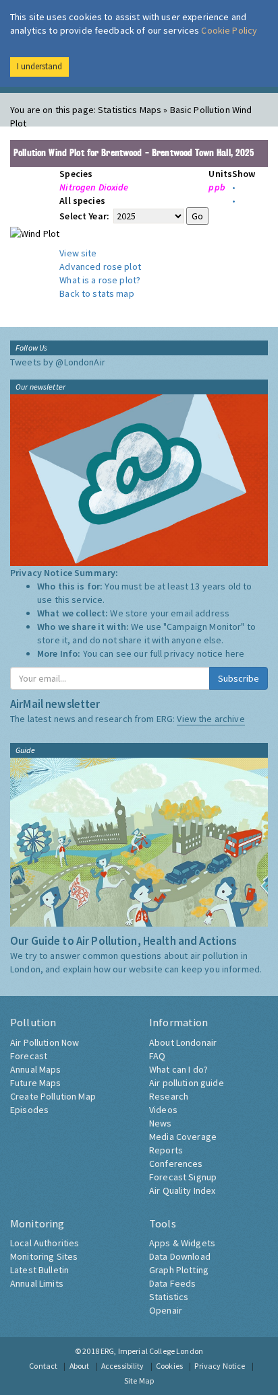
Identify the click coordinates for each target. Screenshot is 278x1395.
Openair (165, 1310)
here (235, 653)
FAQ (157, 1056)
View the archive (210, 719)
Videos (163, 1110)
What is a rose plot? (99, 280)
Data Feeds (172, 1283)
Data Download (180, 1256)
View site (77, 253)
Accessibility (122, 1366)
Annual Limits (36, 1283)
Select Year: (85, 216)
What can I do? (178, 1069)
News (160, 1123)
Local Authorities (44, 1243)
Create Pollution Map (53, 1096)
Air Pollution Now (44, 1042)
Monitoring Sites (44, 1256)
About (80, 1366)
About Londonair (183, 1042)
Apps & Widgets (182, 1243)
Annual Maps (35, 1069)
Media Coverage (183, 1137)
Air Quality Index (182, 1190)
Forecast (28, 1056)
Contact (43, 1366)
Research (168, 1096)
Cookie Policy (229, 30)
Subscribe (238, 678)
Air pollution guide (186, 1083)
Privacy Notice (219, 1366)
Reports (166, 1150)
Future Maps (35, 1083)
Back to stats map (96, 293)
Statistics (168, 1297)
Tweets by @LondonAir (57, 362)
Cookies (169, 1366)
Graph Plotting (178, 1270)
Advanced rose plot (100, 266)
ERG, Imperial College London (152, 1351)
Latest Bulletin (39, 1270)
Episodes (29, 1110)
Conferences (176, 1163)
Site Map (139, 1380)
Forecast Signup (183, 1177)
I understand (39, 66)
